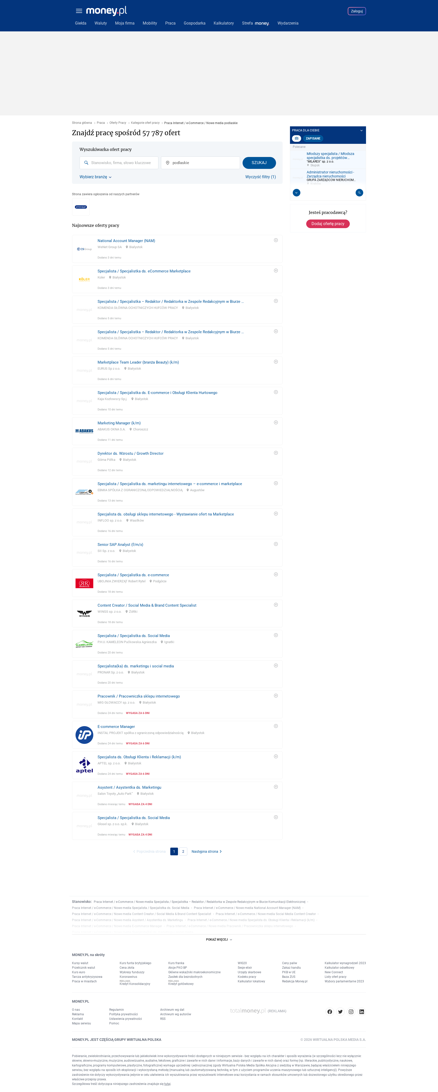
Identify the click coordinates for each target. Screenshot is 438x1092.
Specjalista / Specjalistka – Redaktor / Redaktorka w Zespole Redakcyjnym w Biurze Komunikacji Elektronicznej (171, 301)
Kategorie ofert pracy (145, 123)
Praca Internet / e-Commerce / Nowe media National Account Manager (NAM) (247, 908)
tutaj (167, 1084)
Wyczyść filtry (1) (260, 177)
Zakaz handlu (291, 967)
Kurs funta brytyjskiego (135, 963)
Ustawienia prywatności (125, 1019)
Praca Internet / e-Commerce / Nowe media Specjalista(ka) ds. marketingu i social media (132, 932)
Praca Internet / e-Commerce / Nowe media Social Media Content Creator (266, 914)
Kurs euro (78, 972)
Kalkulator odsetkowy (339, 967)
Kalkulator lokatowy (251, 981)
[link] (177, 249)
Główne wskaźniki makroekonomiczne (194, 972)
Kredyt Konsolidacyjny (135, 984)
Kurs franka (176, 963)
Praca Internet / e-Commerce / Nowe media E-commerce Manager (117, 926)
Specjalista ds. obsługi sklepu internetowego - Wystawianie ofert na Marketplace (166, 514)
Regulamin (116, 1009)
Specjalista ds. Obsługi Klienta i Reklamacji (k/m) (139, 757)
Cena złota (127, 967)
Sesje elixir (245, 967)
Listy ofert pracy (335, 977)
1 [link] (174, 851)
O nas (76, 1009)
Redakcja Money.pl (294, 981)
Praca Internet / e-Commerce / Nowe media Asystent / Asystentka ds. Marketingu (127, 920)
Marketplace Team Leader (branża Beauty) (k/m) (138, 362)
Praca (101, 123)
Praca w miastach (84, 981)
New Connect (334, 972)
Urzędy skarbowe (249, 972)
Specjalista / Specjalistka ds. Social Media (134, 635)
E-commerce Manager (116, 726)
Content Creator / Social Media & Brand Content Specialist (147, 605)
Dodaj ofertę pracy (328, 223)
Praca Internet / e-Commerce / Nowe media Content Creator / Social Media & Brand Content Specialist (141, 914)
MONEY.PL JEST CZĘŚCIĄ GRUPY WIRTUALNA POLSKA (116, 1040)
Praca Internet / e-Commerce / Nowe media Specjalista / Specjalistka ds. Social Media (130, 908)
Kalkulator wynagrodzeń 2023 (345, 963)
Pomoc (114, 1023)
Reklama (78, 1014)
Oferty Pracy (118, 123)
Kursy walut (80, 963)
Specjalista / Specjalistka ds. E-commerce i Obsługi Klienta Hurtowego (157, 392)
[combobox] (119, 162)
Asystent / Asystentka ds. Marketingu (129, 787)
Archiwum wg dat (172, 1009)
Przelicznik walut (83, 967)
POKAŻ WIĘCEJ (217, 939)
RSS (163, 1019)
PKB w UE (289, 972)
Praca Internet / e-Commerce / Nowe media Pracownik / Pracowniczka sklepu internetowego (230, 926)
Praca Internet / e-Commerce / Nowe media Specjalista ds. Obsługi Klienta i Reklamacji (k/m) (251, 920)
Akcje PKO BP (177, 967)
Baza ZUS (288, 977)
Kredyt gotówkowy (181, 984)
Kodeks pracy (247, 977)
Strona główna (82, 123)
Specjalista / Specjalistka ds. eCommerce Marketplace (144, 271)
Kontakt (77, 1019)
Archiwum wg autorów (175, 1014)
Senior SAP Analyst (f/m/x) (120, 544)
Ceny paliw (289, 963)
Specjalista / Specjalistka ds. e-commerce (133, 575)
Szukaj (259, 162)
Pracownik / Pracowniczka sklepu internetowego (139, 696)
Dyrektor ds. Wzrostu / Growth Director (130, 453)
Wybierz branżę (93, 177)
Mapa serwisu (81, 1023)
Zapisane (313, 138)
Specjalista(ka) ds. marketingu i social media (136, 666)
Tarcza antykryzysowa (87, 977)
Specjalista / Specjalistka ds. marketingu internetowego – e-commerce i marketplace (170, 484)
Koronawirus (128, 977)
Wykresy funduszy (132, 972)
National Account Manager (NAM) (126, 241)
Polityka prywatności (123, 1014)
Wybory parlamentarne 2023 (344, 981)
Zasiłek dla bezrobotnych (185, 977)
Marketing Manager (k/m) (119, 423)
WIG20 (242, 963)
